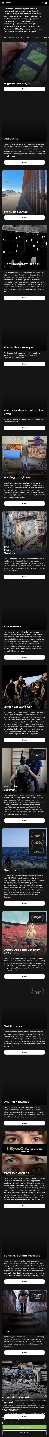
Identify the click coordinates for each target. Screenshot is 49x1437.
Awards (19, 37)
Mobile (11, 37)
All (5, 37)
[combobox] (45, 1396)
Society (27, 37)
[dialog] (24, 1415)
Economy (36, 37)
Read (24, 1123)
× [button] (46, 1398)
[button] (24, 1423)
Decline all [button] (24, 1432)
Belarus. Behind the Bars (22, 1255)
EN (46, 3)
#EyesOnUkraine (16, 1172)
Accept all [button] (24, 1427)
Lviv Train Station (16, 1102)
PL (43, 3)
